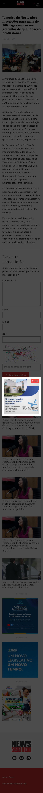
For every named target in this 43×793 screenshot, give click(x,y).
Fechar (35, 381)
